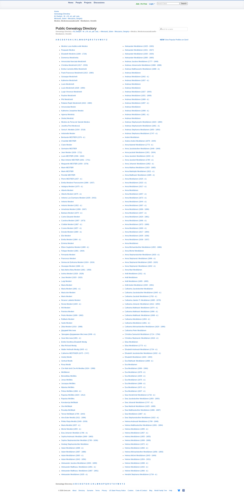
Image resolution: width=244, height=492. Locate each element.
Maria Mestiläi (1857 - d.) (70, 425)
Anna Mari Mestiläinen (133, 270)
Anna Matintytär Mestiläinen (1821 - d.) (139, 171)
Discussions (99, 3)
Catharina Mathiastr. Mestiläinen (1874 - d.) (141, 308)
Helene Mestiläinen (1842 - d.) (136, 467)
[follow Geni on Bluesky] (178, 490)
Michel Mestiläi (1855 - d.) (71, 429)
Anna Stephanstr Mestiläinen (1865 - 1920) (141, 262)
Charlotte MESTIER (68, 141)
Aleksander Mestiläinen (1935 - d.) (74, 474)
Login (151, 4)
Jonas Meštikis (67, 380)
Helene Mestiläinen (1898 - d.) (136, 463)
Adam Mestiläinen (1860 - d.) (72, 456)
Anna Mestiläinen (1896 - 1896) (137, 209)
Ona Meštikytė (66, 406)
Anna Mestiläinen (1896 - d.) (136, 221)
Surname (90, 490)
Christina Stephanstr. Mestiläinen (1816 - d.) (141, 338)
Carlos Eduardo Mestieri (70, 217)
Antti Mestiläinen (131, 277)
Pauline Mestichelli (68, 96)
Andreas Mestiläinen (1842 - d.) (137, 77)
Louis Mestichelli (67, 84)
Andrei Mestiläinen (132, 137)
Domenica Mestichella (69, 58)
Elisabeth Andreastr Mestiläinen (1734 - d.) (141, 349)
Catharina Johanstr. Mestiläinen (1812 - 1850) (142, 304)
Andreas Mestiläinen (133, 73)
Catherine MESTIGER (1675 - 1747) (75, 353)
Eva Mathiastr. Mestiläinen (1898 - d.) (139, 361)
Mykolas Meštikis (67, 387)
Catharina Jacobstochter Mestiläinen (139, 289)
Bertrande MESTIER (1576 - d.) (73, 137)
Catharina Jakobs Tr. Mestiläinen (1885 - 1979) (143, 300)
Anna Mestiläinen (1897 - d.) (136, 205)
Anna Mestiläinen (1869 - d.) (136, 228)
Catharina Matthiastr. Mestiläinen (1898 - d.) (141, 315)
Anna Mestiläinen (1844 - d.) (136, 202)
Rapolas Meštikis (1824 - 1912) (73, 395)
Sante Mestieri (66, 323)
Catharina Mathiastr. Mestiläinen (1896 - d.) (141, 312)
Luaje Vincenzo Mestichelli (71, 92)
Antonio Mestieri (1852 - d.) (71, 205)
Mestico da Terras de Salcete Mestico (75, 122)
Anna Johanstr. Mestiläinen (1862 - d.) (139, 164)
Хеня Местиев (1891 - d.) (71, 338)
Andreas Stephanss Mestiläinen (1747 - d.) (141, 133)
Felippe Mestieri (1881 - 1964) (72, 251)
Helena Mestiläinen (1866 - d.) (136, 448)
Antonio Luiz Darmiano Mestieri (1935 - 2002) (78, 198)
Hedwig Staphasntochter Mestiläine (75, 444)
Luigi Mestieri (66, 281)
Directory (82, 490)
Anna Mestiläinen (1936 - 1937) (137, 240)
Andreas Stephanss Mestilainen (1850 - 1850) (142, 130)
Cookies (130, 490)
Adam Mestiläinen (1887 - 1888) (73, 452)
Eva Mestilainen (131, 365)
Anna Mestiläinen (131, 190)
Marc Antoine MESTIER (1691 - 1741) (75, 160)
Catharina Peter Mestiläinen (135, 330)
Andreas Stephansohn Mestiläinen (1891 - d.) (142, 126)
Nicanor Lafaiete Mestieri (70, 300)
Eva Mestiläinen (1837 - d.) (135, 391)
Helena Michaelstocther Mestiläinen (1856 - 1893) (144, 452)
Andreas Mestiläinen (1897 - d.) (137, 103)
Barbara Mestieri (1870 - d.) (71, 213)
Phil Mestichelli (67, 99)
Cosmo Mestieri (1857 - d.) (71, 228)
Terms (97, 490)
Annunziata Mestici (68, 107)
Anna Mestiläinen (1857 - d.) (136, 194)
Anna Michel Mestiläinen (134, 251)
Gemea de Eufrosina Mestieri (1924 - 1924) (77, 262)
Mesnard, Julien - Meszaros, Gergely (68, 19)
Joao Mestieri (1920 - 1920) (71, 277)
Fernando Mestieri (68, 255)
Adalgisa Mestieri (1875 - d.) (72, 187)
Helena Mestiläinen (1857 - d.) (136, 433)
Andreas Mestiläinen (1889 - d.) (137, 99)
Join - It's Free (141, 4)
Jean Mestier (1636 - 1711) (71, 152)
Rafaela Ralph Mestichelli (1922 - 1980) (76, 103)
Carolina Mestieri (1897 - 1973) (73, 221)
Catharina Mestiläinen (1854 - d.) (137, 319)
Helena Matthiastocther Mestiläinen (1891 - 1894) (144, 425)
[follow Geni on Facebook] (182, 490)
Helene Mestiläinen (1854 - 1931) (138, 459)
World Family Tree (160, 490)
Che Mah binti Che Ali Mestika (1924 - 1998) (78, 368)
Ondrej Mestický (67, 118)
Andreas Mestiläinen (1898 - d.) (137, 111)
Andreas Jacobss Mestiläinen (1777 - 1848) (141, 62)
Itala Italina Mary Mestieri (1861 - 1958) (76, 270)
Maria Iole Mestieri (68, 293)
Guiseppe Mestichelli (69, 77)
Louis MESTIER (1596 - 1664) (72, 156)
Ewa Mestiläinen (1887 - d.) (135, 414)
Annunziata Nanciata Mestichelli (73, 62)
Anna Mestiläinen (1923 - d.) (136, 183)
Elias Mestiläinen (131, 342)
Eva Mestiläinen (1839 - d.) (135, 376)
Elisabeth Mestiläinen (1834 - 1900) (138, 357)
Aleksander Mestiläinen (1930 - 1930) (139, 54)
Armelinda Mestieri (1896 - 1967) (74, 209)
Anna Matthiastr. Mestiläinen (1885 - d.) (140, 175)
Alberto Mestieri (67, 190)
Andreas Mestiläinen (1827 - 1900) (138, 92)
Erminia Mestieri (67, 243)
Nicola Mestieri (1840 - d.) (71, 304)
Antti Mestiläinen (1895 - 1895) (136, 281)
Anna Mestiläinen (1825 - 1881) (137, 217)
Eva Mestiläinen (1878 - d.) (135, 372)
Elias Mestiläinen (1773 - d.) (135, 346)
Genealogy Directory (62, 14)
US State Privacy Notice (117, 490)
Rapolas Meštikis (67, 399)
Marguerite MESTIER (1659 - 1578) (74, 164)
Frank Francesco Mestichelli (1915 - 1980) (77, 73)
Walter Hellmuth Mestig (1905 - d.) (74, 349)
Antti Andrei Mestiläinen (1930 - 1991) (139, 285)
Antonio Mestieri (67, 202)
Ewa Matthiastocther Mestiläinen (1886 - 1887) (143, 410)
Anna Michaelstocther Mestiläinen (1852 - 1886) (143, 247)
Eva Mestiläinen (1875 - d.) (135, 380)
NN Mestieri (65, 308)
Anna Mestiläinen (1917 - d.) (136, 187)
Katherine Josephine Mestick (72, 111)
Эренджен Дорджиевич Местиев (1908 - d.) (78, 334)
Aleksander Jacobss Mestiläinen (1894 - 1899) (79, 463)
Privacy (104, 490)
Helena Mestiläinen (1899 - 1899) (138, 440)
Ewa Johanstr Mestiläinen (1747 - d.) (139, 402)
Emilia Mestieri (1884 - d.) (71, 240)
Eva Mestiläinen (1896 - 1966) (136, 368)
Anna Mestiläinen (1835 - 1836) (137, 236)
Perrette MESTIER (68, 175)
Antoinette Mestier (68, 133)
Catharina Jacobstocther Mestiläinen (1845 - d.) (143, 293)
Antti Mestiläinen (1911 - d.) (135, 274)
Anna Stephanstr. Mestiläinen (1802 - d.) (140, 266)
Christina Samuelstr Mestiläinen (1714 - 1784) (142, 334)
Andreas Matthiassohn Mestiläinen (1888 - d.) (142, 69)
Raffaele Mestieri (67, 319)
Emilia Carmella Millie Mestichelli (74, 69)
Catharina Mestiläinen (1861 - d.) (137, 323)
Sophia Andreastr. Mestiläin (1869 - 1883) (77, 437)
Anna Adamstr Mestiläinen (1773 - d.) (139, 145)
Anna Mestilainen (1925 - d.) (136, 179)
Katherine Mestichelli (69, 80)
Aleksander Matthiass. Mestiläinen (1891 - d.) (78, 467)
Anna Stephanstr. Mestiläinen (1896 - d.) (140, 259)
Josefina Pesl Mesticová (70, 126)
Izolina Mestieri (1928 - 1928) (72, 274)
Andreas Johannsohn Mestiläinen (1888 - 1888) (143, 65)
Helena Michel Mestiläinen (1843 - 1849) (140, 456)
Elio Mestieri (66, 236)
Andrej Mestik (66, 357)
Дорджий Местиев (68, 330)
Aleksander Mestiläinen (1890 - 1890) (139, 58)
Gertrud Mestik (66, 361)
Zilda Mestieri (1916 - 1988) (71, 327)
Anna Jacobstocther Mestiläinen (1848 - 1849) (142, 149)
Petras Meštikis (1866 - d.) (71, 391)
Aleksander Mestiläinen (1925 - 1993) (139, 46)
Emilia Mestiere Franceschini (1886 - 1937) (77, 183)
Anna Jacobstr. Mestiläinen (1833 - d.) (139, 156)
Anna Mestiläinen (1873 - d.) (136, 198)
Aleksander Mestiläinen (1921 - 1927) (139, 50)
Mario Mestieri (66, 296)
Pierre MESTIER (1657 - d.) (71, 179)
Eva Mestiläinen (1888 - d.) (135, 384)
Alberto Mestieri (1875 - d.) (71, 194)
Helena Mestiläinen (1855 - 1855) (138, 437)
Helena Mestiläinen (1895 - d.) (136, 429)
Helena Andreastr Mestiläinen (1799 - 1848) (141, 421)
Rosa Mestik (66, 365)
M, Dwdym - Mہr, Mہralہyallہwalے (67, 16)
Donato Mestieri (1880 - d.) (71, 232)
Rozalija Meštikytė (68, 410)
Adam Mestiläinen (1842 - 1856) (73, 459)
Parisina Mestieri (67, 312)
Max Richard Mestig (69, 346)
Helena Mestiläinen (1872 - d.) (136, 444)
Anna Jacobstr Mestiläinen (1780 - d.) (139, 160)
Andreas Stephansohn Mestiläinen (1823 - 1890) (143, 122)
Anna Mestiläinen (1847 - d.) (136, 213)
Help (170, 490)
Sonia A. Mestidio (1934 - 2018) (73, 130)
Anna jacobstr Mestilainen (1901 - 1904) (140, 152)
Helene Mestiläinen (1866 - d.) (136, 471)
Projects (87, 3)
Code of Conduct (141, 490)
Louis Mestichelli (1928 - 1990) (73, 88)
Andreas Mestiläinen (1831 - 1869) (138, 96)
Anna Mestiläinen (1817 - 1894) (137, 232)
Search (184, 4)
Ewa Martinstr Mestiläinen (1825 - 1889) (140, 406)
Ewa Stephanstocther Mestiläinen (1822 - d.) (142, 418)
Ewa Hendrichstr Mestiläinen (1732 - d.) (140, 395)
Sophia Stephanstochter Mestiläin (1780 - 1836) (79, 440)
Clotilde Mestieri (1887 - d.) (71, 224)
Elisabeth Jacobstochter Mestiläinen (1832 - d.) (143, 353)
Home (70, 3)
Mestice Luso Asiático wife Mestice (74, 46)
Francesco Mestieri (68, 259)
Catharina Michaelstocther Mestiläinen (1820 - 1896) (145, 327)
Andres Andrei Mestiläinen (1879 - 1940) (140, 141)
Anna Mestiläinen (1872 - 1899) (137, 224)
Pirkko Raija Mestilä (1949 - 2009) (74, 421)
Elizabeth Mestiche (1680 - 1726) (74, 54)
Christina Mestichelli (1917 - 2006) (74, 65)
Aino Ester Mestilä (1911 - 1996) (73, 418)
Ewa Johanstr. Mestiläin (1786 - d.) (74, 433)
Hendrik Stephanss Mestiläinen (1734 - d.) (141, 474)
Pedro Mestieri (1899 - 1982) (72, 315)
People (79, 3)
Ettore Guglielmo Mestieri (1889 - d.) (75, 247)
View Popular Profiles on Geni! (174, 40)
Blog (150, 490)
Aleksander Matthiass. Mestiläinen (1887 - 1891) (79, 471)
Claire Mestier (66, 145)
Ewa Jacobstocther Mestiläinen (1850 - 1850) (142, 399)
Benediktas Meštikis (69, 376)
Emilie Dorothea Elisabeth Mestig (74, 342)
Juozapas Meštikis (68, 384)
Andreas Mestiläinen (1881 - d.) (137, 115)
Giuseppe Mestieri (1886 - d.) (72, 266)
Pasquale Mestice (68, 50)
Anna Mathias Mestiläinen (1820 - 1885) (140, 168)
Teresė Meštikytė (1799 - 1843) (73, 414)
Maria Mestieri (66, 285)
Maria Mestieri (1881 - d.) (70, 289)
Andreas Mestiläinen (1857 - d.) (137, 80)
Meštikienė (65, 372)
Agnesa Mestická (67, 115)
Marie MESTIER (67, 168)
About (74, 490)
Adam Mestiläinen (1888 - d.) (72, 448)
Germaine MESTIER (69, 149)
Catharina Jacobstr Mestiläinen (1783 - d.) (141, 296)
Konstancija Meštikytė (69, 402)
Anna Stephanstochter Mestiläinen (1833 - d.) (142, 255)
